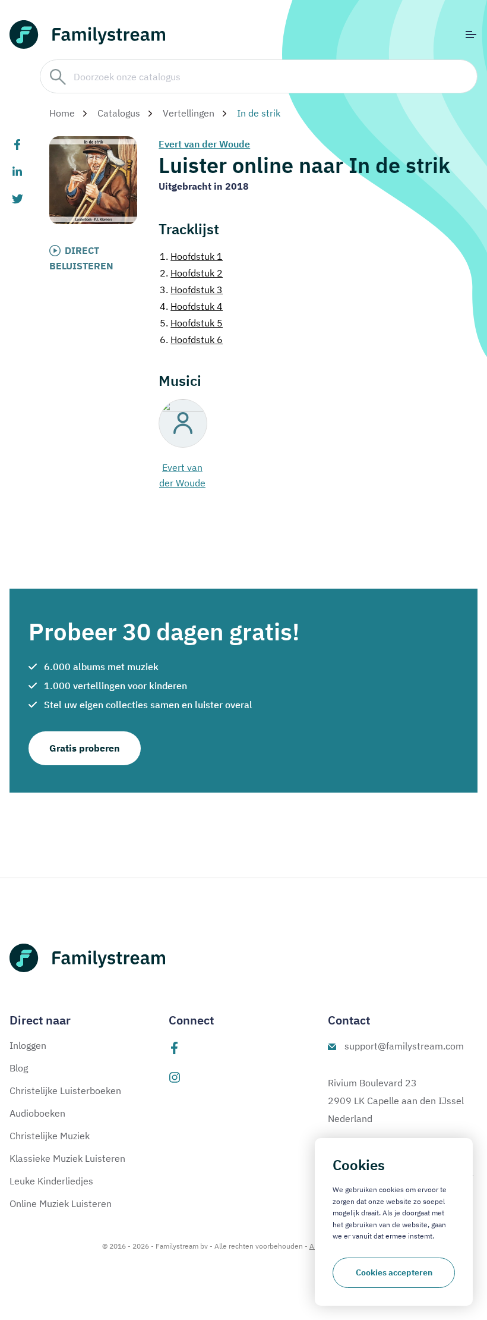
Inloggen (28, 1045)
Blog (19, 1068)
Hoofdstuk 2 (191, 273)
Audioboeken (37, 1113)
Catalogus (118, 113)
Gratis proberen (84, 748)
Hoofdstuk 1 (191, 256)
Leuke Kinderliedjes (51, 1181)
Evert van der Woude (204, 144)
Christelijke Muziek (50, 1136)
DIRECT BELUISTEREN (81, 258)
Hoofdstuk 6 (191, 339)
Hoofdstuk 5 (191, 323)
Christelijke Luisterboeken (65, 1090)
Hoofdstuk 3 (191, 290)
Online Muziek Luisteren (61, 1203)
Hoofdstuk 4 (191, 306)
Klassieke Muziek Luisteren (67, 1158)
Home (62, 113)
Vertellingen (188, 113)
